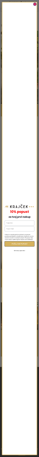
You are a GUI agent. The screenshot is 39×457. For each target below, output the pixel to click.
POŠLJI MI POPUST (19, 244)
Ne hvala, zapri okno (19, 250)
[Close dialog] (34, 4)
